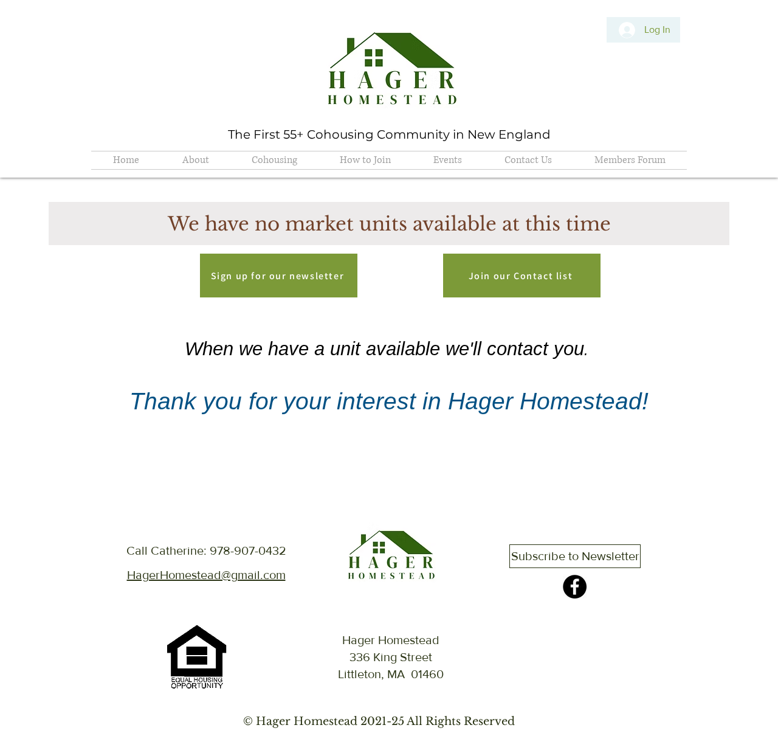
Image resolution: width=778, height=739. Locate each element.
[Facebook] (575, 586)
